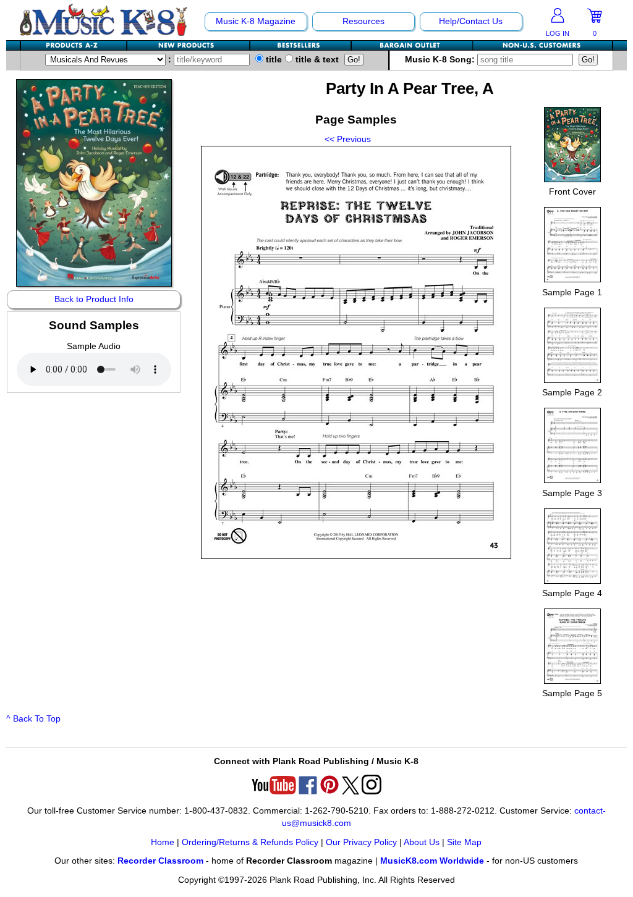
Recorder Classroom (160, 860)
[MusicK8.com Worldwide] (542, 45)
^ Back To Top (33, 718)
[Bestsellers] (301, 45)
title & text (316, 59)
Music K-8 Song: (441, 59)
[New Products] (188, 45)
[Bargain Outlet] (412, 45)
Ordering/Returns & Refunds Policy (250, 842)
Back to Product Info (94, 299)
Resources (363, 21)
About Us (422, 842)
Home (162, 842)
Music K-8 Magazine (255, 21)
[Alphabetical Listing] (74, 45)
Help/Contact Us (471, 21)
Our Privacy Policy (361, 842)
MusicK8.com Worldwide (432, 860)
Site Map (464, 842)
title (272, 59)
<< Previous (348, 139)
